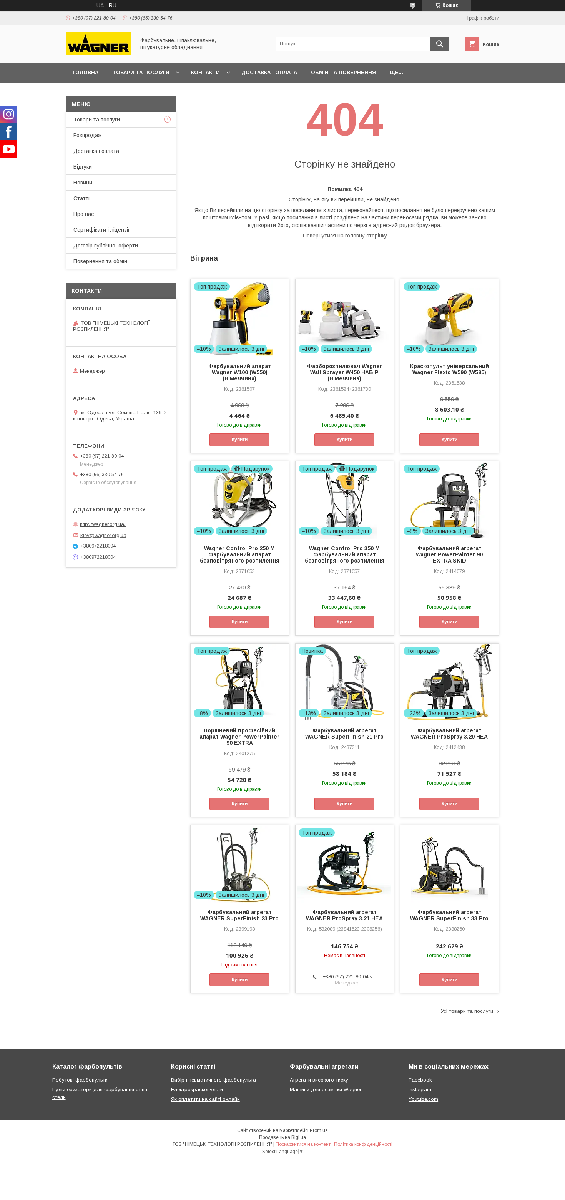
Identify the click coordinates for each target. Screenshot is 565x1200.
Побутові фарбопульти (80, 1080)
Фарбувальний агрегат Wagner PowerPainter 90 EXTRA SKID (449, 554)
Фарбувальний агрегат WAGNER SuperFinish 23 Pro (239, 915)
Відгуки (82, 167)
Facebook (420, 1080)
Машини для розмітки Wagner (325, 1089)
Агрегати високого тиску (319, 1080)
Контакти (205, 72)
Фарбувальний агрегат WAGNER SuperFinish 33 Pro (449, 915)
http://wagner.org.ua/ (103, 524)
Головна (85, 72)
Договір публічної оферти (105, 245)
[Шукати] (439, 44)
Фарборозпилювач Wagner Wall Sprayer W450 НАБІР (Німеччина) (344, 372)
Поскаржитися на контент (303, 1144)
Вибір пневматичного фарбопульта (213, 1080)
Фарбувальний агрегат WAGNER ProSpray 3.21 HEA (344, 915)
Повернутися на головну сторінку (345, 235)
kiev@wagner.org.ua (103, 535)
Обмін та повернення (343, 72)
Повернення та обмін (100, 261)
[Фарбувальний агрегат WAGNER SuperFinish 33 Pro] (449, 863)
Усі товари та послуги (467, 1011)
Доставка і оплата (269, 72)
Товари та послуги (141, 72)
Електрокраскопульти (197, 1089)
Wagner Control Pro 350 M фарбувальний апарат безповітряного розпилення (344, 554)
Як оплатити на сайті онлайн (205, 1099)
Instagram (420, 1089)
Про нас (83, 214)
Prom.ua (319, 1130)
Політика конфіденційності (363, 1144)
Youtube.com (423, 1099)
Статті (81, 198)
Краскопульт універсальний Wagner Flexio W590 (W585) (449, 369)
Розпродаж (87, 135)
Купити (240, 439)
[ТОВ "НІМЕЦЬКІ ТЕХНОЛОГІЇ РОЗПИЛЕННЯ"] (98, 53)
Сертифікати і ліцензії (101, 230)
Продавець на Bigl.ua (282, 1137)
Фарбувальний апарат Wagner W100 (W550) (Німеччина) (239, 372)
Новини (82, 182)
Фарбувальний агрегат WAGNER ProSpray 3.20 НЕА (449, 733)
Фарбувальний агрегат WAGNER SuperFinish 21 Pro (344, 733)
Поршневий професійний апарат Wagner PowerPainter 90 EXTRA (239, 736)
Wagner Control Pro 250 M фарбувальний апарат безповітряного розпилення (239, 554)
